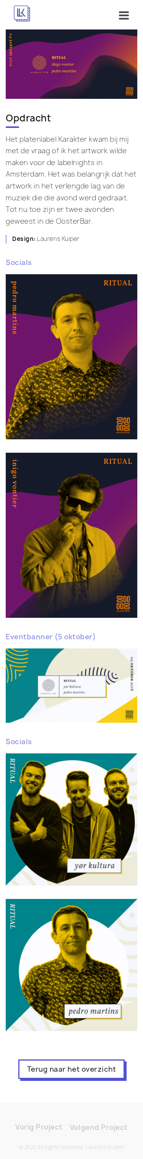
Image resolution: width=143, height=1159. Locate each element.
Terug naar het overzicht (71, 1069)
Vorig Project (39, 1127)
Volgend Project (99, 1127)
